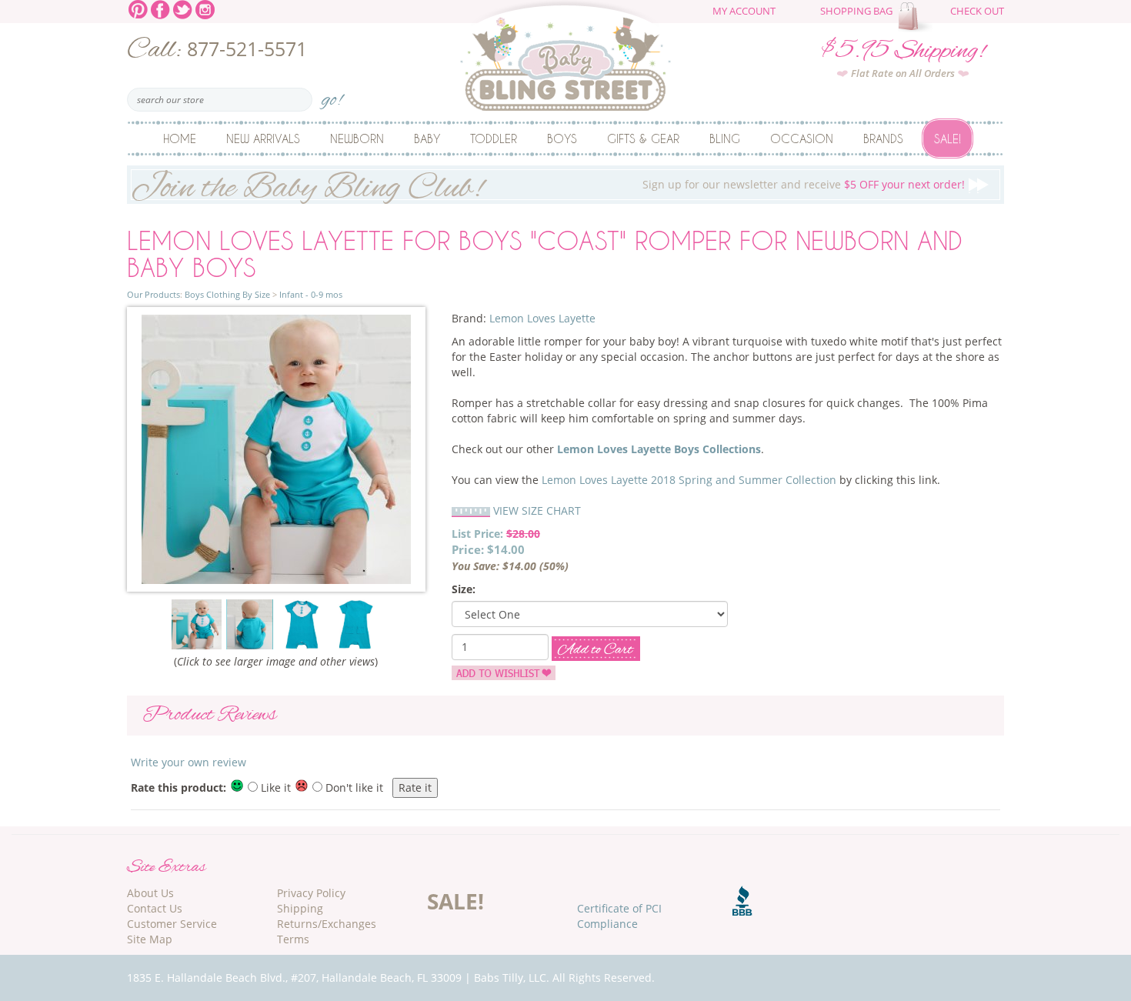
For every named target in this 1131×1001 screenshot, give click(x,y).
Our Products (153, 294)
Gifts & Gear (643, 138)
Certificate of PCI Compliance (619, 916)
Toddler (493, 138)
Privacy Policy (311, 893)
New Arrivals (263, 138)
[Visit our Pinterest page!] (138, 8)
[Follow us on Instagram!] (205, 8)
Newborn (357, 138)
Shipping (300, 908)
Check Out (977, 11)
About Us (150, 893)
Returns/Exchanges (326, 923)
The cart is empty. (917, 17)
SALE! (455, 901)
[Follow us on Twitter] (182, 8)
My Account (744, 11)
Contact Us (154, 908)
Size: (463, 589)
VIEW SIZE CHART (537, 510)
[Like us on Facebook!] (160, 8)
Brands (883, 138)
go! (332, 95)
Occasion (801, 138)
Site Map (149, 939)
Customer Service (172, 923)
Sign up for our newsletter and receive (548, 185)
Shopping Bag (856, 11)
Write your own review (188, 762)
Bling (724, 138)
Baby (427, 138)
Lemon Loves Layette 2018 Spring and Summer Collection (689, 479)
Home (179, 138)
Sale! (947, 138)
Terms (293, 939)
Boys (562, 138)
